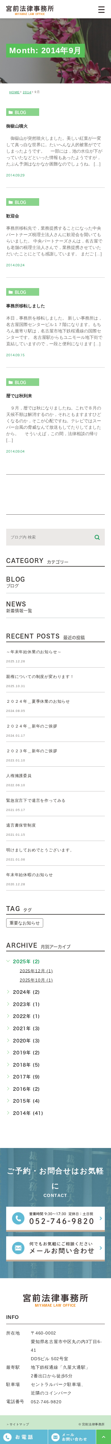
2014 (27, 92)
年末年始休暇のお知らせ (29, 874)
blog (20, 112)
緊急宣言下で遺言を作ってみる (36, 800)
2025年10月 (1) (36, 980)
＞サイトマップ (17, 1424)
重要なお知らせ (25, 922)
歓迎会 (12, 215)
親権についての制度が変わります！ (40, 676)
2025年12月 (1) (36, 970)
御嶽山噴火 (17, 125)
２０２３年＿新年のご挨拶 (31, 751)
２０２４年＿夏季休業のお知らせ (38, 701)
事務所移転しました (25, 305)
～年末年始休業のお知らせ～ (33, 652)
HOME (14, 92)
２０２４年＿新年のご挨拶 (31, 726)
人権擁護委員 (19, 775)
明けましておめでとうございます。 (40, 850)
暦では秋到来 (19, 395)
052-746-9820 (46, 1401)
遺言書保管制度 (21, 825)
